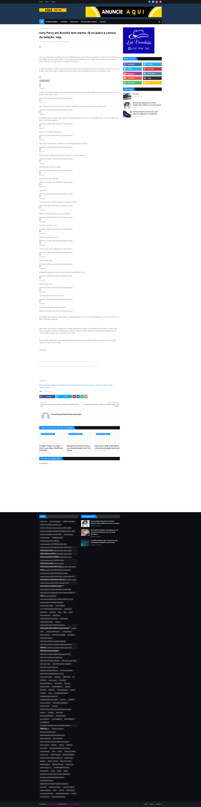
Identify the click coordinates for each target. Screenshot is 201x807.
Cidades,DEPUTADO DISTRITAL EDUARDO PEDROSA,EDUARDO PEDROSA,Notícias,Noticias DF (55, 625)
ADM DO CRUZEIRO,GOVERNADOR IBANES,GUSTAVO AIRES (57, 531)
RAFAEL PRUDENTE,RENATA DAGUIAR (51, 758)
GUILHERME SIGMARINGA (60, 703)
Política (60, 751)
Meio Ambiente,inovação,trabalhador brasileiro (54, 742)
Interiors (42, 712)
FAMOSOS (52, 690)
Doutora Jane (53, 680)
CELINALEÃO (64, 619)
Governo (63, 700)
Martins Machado (45, 738)
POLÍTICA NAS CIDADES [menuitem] (89, 22)
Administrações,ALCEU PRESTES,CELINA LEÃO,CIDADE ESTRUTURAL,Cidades (56, 548)
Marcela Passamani (58, 729)
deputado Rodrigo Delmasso (49, 670)
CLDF (41, 632)
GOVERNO (71, 700)
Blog (65, 612)
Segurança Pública (68, 787)
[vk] (152, 73)
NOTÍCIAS (69, 745)
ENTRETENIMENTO (57, 687)
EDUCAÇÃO (58, 683)
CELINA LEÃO (56, 615)
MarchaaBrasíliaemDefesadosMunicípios (52, 735)
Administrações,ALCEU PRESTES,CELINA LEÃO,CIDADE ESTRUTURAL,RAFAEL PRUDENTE (56, 554)
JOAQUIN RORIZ (61, 716)
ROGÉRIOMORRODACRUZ (61, 768)
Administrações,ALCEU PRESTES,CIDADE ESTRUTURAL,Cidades (52, 560)
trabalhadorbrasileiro (62, 793)
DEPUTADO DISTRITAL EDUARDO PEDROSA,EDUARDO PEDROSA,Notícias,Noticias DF (56, 648)
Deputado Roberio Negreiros (49, 667)
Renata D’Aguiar (45, 764)
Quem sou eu (44, 755)
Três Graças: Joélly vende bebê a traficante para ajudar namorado (106, 447)
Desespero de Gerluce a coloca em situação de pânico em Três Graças (79, 448)
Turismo (73, 793)
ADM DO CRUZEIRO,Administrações (50, 525)
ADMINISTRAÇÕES (57, 538)
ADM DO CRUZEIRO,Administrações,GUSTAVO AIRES (55, 528)
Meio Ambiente (57, 738)
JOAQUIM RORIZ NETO (46, 716)
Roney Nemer (44, 771)
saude (53, 771)
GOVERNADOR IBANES (61, 693)
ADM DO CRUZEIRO (69, 521)
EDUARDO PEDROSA (46, 683)
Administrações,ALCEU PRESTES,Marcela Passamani (55, 570)
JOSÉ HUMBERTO (69, 719)
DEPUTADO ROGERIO (66, 670)
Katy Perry (42, 57)
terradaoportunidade (46, 793)
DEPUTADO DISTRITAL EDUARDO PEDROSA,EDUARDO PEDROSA (56, 645)
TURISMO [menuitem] (64, 22)
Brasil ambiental (45, 615)
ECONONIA (62, 680)
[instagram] (156, 1)
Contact (53, 2)
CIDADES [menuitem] (103, 22)
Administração (68, 534)
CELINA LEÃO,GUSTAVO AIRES (49, 619)
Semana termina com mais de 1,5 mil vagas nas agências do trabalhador (145, 113)
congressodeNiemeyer (53, 632)
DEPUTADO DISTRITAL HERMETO (49, 651)
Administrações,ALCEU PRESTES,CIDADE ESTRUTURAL (56, 557)
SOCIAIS (61, 790)
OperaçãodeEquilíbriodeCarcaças (60, 748)
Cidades (57, 622)
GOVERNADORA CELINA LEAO (49, 696)
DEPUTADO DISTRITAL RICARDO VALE (51, 657)
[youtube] (132, 78)
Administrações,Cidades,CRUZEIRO (50, 586)
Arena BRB (79, 59)
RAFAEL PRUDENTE (68, 755)
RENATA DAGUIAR (57, 764)
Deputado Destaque (46, 638)
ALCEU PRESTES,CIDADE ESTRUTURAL (51, 609)
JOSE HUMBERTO (57, 719)
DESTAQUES (66, 677)
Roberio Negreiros (45, 768)
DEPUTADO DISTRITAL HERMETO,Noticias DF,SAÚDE (55, 654)
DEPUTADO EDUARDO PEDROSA (49, 661)
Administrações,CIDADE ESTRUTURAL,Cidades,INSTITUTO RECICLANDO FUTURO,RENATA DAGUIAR (57, 577)
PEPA (53, 751)
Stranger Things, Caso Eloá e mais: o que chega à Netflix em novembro (51, 448)
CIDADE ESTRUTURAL (46, 622)
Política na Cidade (70, 751)
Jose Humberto (44, 719)
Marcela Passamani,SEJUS (47, 732)
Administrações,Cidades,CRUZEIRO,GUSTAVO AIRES (55, 589)
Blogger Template (51, 804)
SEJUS (55, 790)
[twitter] (153, 1)
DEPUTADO (71, 635)
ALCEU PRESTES (60, 606)
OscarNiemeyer (45, 751)
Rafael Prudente (55, 755)
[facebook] (149, 1)
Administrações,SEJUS (46, 606)
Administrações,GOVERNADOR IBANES (51, 602)
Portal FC (136, 94)
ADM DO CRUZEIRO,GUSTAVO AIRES (50, 534)
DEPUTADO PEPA (45, 664)
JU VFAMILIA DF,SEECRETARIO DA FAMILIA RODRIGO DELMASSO (55, 726)
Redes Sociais (69, 758)
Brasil (70, 612)
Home (41, 2)
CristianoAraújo (67, 632)
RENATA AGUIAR (53, 761)
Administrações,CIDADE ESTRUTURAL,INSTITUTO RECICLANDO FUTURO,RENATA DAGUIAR (54, 583)
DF (73, 677)
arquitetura (43, 612)
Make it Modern (45, 729)
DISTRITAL (43, 680)
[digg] (152, 78)
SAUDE (59, 771)
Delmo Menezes (45, 635)
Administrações (45, 538)
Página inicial (43, 28)
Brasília (73, 57)
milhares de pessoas (98, 69)
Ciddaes (73, 628)
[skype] (132, 69)
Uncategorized (44, 797)
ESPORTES (43, 690)
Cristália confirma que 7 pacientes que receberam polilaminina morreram (104, 541)
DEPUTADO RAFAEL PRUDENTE (62, 664)
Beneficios (53, 612)
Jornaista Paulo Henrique (48, 42)
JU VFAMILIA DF (44, 722)
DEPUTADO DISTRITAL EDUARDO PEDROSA (53, 641)
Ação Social (43, 521)
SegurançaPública (45, 790)
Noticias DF (43, 748)
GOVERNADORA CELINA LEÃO (49, 700)
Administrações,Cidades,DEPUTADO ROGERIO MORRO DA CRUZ (57, 593)
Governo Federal (45, 703)
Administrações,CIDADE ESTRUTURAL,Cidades (54, 573)
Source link (43, 381)
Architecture (68, 609)
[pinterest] (160, 1)
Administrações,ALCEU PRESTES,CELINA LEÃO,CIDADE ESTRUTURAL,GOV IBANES (56, 551)
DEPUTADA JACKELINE (58, 635)
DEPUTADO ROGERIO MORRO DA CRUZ (52, 674)
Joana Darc (59, 712)
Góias (50, 693)
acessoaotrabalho (55, 521)
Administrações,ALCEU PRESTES (49, 541)
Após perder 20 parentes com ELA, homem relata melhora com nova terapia (147, 104)
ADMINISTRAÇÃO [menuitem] (51, 22)
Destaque (58, 677)
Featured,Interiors (62, 690)
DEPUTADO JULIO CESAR (69, 661)
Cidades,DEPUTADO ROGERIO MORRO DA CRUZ (54, 628)
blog (59, 612)
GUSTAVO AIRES (45, 706)
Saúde (66, 771)
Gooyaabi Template (73, 804)
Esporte (67, 687)
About (47, 2)
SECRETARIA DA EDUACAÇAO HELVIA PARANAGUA (55, 774)
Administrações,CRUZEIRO (48, 596)
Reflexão (42, 761)
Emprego (67, 683)
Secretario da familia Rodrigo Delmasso (52, 777)
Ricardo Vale (69, 764)
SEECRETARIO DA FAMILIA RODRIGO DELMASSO (54, 784)
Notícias (61, 745)
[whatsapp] (132, 82)
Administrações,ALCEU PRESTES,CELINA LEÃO (53, 544)
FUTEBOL (43, 693)
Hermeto (55, 706)
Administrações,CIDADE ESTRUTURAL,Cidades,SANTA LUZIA (58, 580)
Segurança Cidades (55, 787)
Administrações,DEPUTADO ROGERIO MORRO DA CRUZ (56, 599)
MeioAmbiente (44, 745)
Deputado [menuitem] (74, 22)
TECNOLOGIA (70, 790)
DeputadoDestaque (46, 677)
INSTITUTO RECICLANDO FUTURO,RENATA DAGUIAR (55, 709)
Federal (72, 690)
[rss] (152, 82)
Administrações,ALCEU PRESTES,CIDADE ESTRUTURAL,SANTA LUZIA (58, 567)
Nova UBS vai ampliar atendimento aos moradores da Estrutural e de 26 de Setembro (104, 532)
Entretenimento (52, 28)
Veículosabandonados (58, 797)
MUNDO (54, 745)
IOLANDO (51, 712)
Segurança (43, 787)
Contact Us (158, 804)
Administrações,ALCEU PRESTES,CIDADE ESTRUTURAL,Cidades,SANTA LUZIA (52, 564)
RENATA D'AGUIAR (65, 761)
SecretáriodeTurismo (46, 781)
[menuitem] (41, 21)
